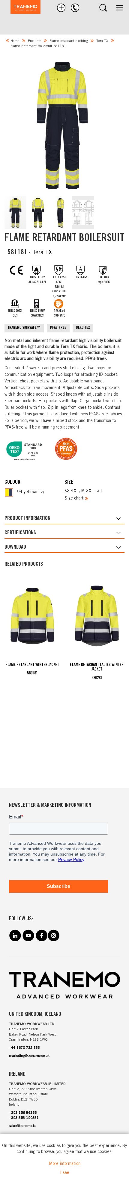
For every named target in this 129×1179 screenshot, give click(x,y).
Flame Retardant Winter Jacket (32, 665)
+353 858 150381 (24, 1118)
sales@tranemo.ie (22, 1126)
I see (64, 1173)
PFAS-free (58, 328)
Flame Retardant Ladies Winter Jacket (97, 667)
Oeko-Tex (83, 328)
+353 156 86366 (23, 1113)
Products (34, 41)
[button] (15, 213)
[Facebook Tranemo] (41, 940)
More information (64, 1164)
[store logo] (22, 8)
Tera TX (102, 41)
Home (15, 41)
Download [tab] (15, 547)
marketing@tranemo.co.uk (29, 1056)
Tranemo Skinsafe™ (24, 328)
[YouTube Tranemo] (28, 940)
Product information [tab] (27, 518)
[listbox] (34, 492)
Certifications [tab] (20, 533)
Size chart (73, 499)
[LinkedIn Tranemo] (15, 940)
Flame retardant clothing (69, 41)
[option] (9, 492)
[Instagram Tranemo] (53, 940)
